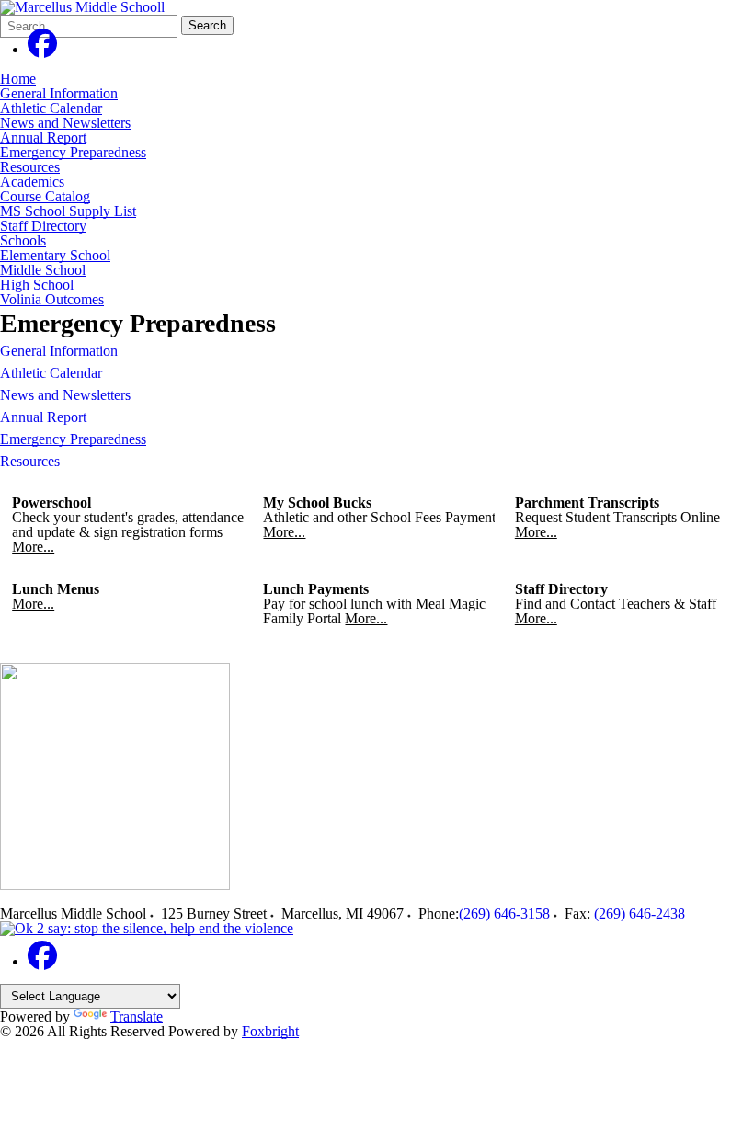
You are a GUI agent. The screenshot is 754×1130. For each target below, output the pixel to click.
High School (37, 284)
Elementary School (55, 255)
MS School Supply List (68, 211)
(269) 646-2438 (639, 913)
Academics (32, 181)
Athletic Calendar (51, 108)
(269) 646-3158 (504, 913)
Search (207, 25)
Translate (136, 1016)
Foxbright (270, 1031)
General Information (59, 93)
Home (18, 78)
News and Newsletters (65, 123)
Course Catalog (45, 196)
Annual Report (43, 137)
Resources (30, 167)
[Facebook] (42, 49)
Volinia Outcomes (52, 299)
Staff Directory (43, 226)
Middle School (43, 270)
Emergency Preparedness (73, 152)
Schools (23, 240)
